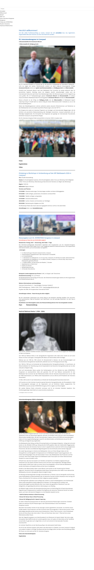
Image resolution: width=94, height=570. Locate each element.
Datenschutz (9, 25)
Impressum (3, 25)
